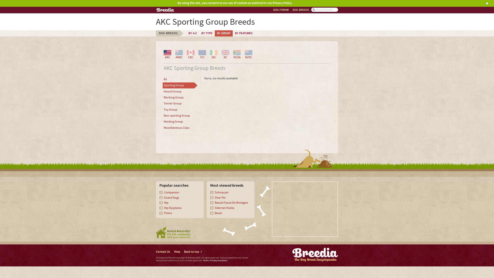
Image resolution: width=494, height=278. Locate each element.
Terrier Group (173, 103)
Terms (206, 260)
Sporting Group (174, 85)
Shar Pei (220, 198)
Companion (171, 192)
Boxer (218, 213)
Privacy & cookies (218, 260)
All (165, 79)
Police (168, 213)
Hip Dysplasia (172, 208)
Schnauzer (222, 192)
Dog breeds (301, 9)
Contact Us (163, 252)
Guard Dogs (171, 198)
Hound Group (172, 91)
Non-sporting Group (177, 116)
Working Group (174, 97)
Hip (166, 203)
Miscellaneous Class (176, 128)
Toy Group (170, 110)
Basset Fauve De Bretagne (231, 203)
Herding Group (173, 122)
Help (177, 252)
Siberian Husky (224, 208)
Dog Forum (281, 9)
